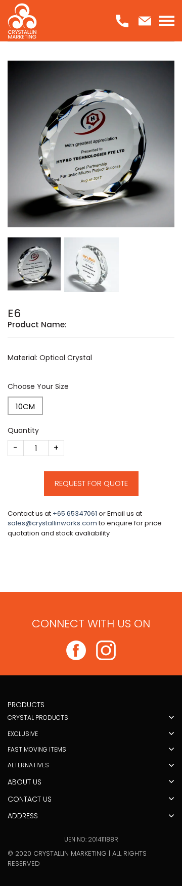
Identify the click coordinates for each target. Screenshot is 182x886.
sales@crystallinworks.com (52, 523)
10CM (25, 406)
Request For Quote (91, 483)
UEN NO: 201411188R (91, 839)
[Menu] (166, 21)
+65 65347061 (75, 513)
